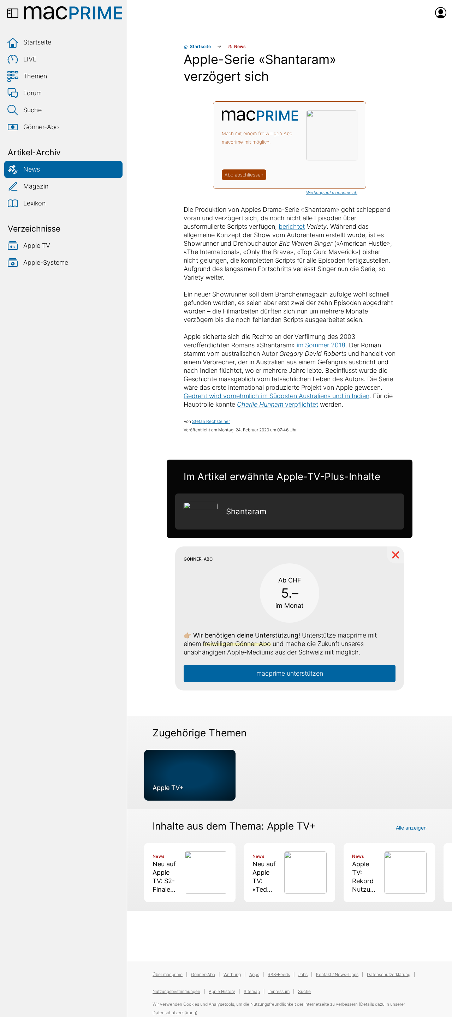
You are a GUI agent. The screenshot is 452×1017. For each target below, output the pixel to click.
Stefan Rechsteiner (211, 421)
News (31, 169)
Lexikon (34, 203)
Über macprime (168, 974)
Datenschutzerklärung (388, 974)
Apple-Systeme (45, 262)
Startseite (37, 42)
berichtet (292, 226)
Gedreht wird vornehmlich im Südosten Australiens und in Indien (276, 396)
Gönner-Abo (41, 127)
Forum (32, 93)
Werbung (232, 974)
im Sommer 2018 (321, 345)
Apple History (222, 991)
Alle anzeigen (411, 828)
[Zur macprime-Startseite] (73, 12)
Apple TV (36, 245)
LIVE (30, 59)
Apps (254, 974)
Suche (32, 110)
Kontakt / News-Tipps (337, 974)
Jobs (303, 974)
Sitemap (252, 991)
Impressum (279, 991)
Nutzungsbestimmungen (176, 991)
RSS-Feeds (279, 974)
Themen (35, 76)
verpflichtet (277, 404)
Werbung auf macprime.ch (331, 192)
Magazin (35, 186)
